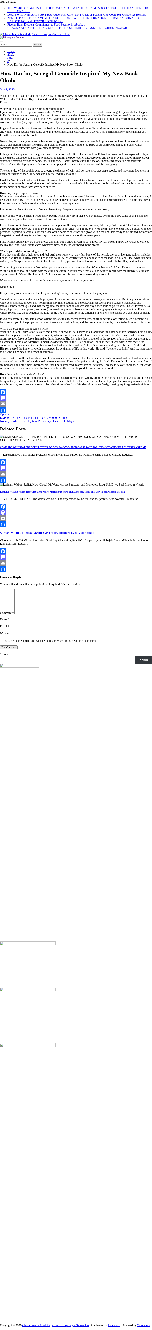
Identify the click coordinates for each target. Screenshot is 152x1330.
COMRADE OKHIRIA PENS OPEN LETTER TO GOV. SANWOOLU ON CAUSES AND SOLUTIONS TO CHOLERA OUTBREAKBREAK (73, 447)
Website (4, 633)
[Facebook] (76, 392)
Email (4, 626)
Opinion (5, 414)
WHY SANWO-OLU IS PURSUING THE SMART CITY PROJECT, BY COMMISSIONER (47, 533)
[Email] (76, 404)
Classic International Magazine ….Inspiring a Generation (55, 1325)
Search (4, 654)
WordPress (143, 1325)
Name (4, 619)
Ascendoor (114, 1325)
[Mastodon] (76, 398)
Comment (7, 612)
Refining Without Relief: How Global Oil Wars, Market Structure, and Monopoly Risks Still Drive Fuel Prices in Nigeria (62, 491)
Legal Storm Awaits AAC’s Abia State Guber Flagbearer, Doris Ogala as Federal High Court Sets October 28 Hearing (76, 14)
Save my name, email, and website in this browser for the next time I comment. (50, 640)
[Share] (76, 410)
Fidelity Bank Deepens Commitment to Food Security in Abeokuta (46, 24)
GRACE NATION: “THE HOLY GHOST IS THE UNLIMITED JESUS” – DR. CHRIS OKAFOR (67, 27)
